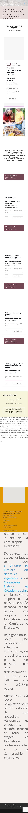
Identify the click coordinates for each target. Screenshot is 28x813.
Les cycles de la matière (11, 229)
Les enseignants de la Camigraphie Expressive (13, 410)
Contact (19, 806)
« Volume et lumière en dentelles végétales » (16, 571)
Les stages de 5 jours (10, 179)
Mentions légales (10, 806)
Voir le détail (13, 98)
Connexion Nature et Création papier (16, 586)
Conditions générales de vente (13, 805)
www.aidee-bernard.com (14, 457)
